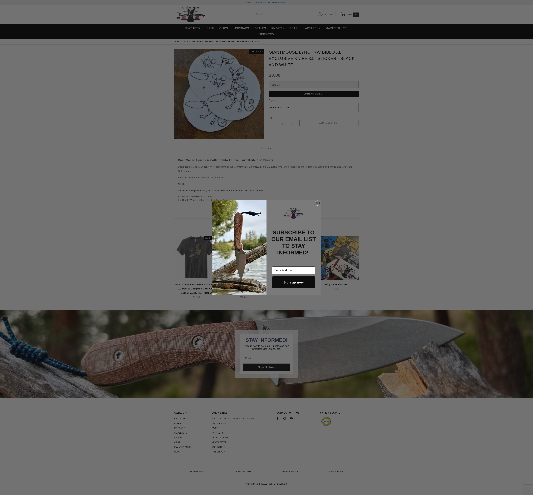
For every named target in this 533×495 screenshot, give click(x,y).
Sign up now (293, 282)
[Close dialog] (317, 203)
